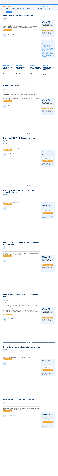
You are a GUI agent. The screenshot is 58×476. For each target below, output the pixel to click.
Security (32, 8)
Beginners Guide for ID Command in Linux (20, 68)
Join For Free (48, 30)
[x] (44, 6)
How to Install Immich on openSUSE (8, 68)
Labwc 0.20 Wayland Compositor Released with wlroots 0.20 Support (47, 49)
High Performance (39, 8)
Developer (27, 8)
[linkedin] (43, 6)
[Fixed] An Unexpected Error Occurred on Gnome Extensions (36, 68)
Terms (52, 34)
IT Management (12, 8)
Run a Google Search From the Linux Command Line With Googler (48, 68)
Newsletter (50, 6)
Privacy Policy (45, 165)
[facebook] (41, 6)
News (7, 8)
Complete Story (7, 30)
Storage (45, 8)
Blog (50, 8)
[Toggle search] (54, 6)
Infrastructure (20, 8)
